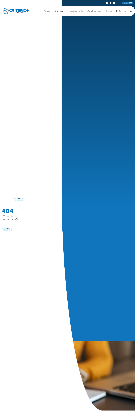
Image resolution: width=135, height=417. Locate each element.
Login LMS (128, 3)
